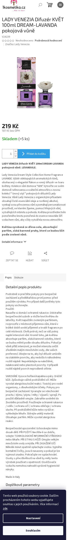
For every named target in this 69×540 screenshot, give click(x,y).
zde (5, 508)
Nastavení (33, 518)
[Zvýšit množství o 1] (15, 151)
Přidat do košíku (36, 153)
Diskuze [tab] (18, 278)
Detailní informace (12, 242)
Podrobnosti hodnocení (48, 41)
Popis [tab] (8, 278)
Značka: (17, 44)
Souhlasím (33, 530)
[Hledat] (40, 5)
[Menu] (60, 5)
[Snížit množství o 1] (15, 156)
